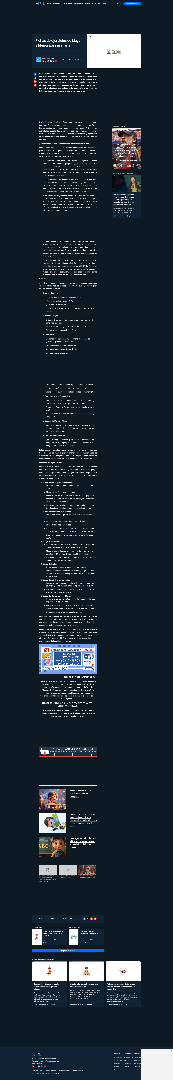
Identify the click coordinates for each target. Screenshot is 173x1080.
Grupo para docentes (131, 4)
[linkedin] (51, 61)
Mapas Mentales (131, 130)
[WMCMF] (44, 1066)
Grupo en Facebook (51, 1070)
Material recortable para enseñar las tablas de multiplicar (80, 793)
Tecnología (126, 133)
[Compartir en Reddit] (35, 81)
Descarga (117, 130)
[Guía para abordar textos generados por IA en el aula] (73, 937)
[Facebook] (41, 1066)
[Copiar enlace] (35, 85)
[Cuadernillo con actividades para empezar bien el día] (86, 971)
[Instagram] (39, 1066)
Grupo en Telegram (37, 1070)
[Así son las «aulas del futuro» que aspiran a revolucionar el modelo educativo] (123, 971)
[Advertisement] (86, 20)
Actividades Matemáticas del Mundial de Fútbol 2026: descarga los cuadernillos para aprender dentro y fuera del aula (83, 820)
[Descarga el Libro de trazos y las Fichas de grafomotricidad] (87, 870)
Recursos (117, 133)
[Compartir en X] (35, 78)
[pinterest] (56, 61)
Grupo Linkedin (77, 1070)
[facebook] (53, 61)
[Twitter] (36, 1066)
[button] (33, 3)
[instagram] (48, 61)
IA (123, 130)
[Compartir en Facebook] (35, 74)
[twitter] (46, 61)
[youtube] (43, 61)
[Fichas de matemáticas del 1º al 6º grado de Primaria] (68, 870)
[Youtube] (33, 1066)
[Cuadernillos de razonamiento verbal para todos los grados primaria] (37, 937)
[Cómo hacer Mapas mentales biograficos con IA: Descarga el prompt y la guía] (126, 148)
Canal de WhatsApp (64, 1070)
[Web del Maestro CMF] (38, 59)
